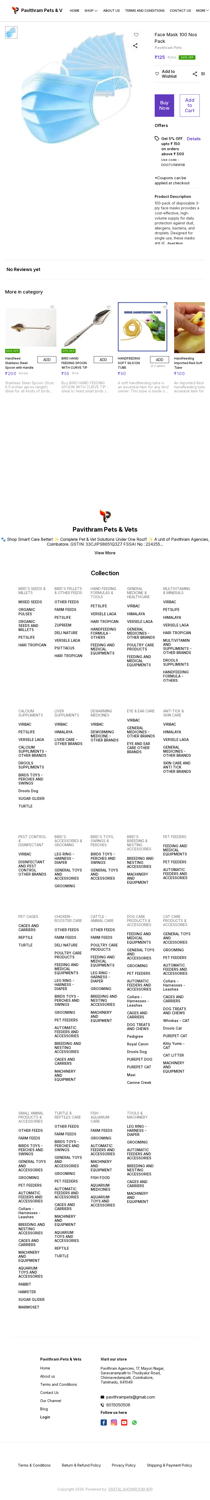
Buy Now (164, 105)
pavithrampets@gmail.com (130, 1397)
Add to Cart (190, 105)
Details (194, 138)
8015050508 (118, 1405)
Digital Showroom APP (131, 1489)
